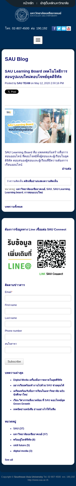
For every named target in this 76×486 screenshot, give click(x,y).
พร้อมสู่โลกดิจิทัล (24, 439)
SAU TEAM (23, 83)
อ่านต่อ (66, 168)
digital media (22, 451)
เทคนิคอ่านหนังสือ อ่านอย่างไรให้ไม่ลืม (34, 409)
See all (9, 459)
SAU (49, 189)
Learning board (14, 192)
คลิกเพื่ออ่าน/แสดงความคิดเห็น (41, 181)
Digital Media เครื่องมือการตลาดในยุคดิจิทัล (37, 379)
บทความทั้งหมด (14, 206)
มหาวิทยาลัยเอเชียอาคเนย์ (30, 189)
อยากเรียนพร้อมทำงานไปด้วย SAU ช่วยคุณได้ (38, 385)
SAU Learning (61, 189)
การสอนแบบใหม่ (33, 192)
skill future (21, 445)
